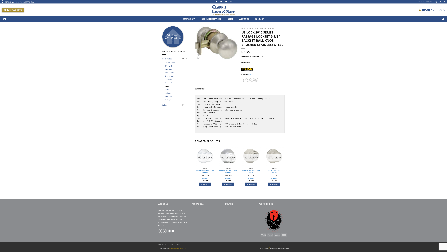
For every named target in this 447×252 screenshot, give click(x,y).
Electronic (168, 79)
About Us (420, 2)
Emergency (189, 19)
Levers (167, 90)
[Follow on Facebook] (160, 231)
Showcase (168, 96)
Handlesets (169, 83)
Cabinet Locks (170, 63)
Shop (231, 19)
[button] (440, 1)
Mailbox (168, 93)
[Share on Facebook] (244, 80)
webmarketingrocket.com (279, 248)
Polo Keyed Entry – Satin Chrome (228, 172)
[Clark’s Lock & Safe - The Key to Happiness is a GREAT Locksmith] (223, 9)
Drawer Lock (169, 76)
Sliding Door (169, 100)
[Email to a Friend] (252, 80)
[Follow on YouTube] (173, 231)
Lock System (167, 59)
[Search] (442, 18)
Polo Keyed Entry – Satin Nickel (251, 172)
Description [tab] (200, 89)
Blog (435, 2)
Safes (164, 105)
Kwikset (205, 178)
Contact (429, 2)
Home (243, 28)
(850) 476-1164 (173, 38)
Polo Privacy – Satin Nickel (274, 172)
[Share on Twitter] (248, 80)
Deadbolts (168, 69)
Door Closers (169, 73)
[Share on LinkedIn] (256, 80)
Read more (205, 184)
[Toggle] (186, 58)
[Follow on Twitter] (165, 231)
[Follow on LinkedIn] (169, 231)
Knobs (167, 86)
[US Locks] (247, 70)
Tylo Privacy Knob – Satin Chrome (205, 172)
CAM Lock (168, 66)
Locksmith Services (210, 19)
